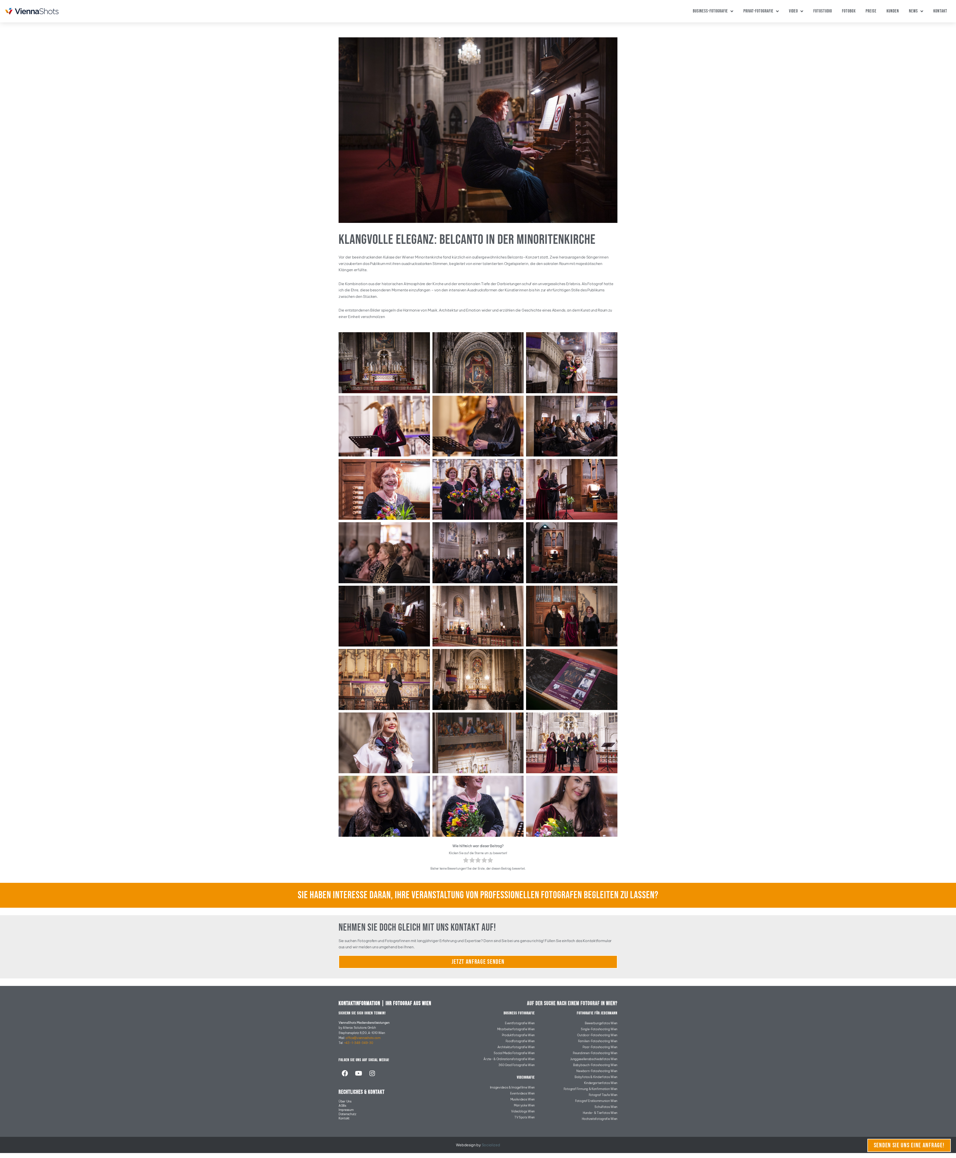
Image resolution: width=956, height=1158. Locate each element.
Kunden (893, 11)
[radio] (466, 861)
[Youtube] (358, 1073)
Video (793, 11)
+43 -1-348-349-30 (358, 1043)
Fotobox (849, 11)
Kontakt (940, 11)
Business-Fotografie (710, 11)
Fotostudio (822, 11)
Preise (871, 11)
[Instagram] (372, 1073)
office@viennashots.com (363, 1038)
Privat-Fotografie (758, 11)
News (913, 11)
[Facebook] (345, 1073)
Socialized (491, 1145)
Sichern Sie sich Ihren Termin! (362, 1013)
